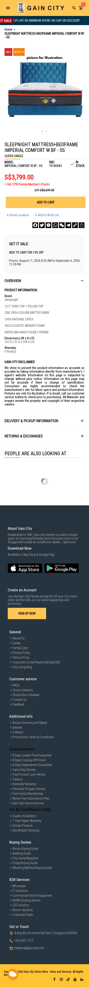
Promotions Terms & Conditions (33, 737)
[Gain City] (41, 8)
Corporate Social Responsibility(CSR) (36, 662)
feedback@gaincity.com (29, 948)
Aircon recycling (23, 910)
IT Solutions (20, 891)
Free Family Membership (28, 793)
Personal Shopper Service (29, 789)
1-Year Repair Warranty (27, 821)
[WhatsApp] (55, 225)
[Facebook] (35, 225)
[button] (42, 131)
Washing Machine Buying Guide (32, 868)
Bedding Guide (22, 853)
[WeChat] (62, 225)
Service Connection (22, 749)
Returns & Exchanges (24, 436)
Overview (13, 280)
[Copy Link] (75, 225)
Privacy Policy (21, 653)
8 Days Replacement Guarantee (32, 765)
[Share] (81, 225)
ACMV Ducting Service (26, 900)
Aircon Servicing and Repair (30, 723)
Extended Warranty (24, 784)
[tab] (44, 280)
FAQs (16, 685)
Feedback (18, 704)
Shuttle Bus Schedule (26, 695)
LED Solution (21, 905)
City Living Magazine (25, 858)
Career (17, 643)
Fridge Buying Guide (25, 863)
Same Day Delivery (24, 769)
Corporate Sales (23, 915)
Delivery (17, 727)
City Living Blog (22, 667)
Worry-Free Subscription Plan (31, 798)
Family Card (20, 648)
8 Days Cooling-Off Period (29, 760)
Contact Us (20, 699)
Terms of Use (21, 657)
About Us (19, 638)
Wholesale (19, 886)
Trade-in (18, 779)
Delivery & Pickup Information (31, 420)
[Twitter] (42, 225)
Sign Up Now (27, 613)
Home (8, 29)
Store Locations (23, 690)
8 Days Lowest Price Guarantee (32, 755)
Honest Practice (22, 825)
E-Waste (18, 732)
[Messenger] (48, 225)
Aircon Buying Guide (25, 848)
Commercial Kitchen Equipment (32, 895)
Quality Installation (25, 816)
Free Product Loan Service (29, 774)
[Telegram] (68, 225)
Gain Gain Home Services (28, 803)
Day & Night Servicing (26, 830)
